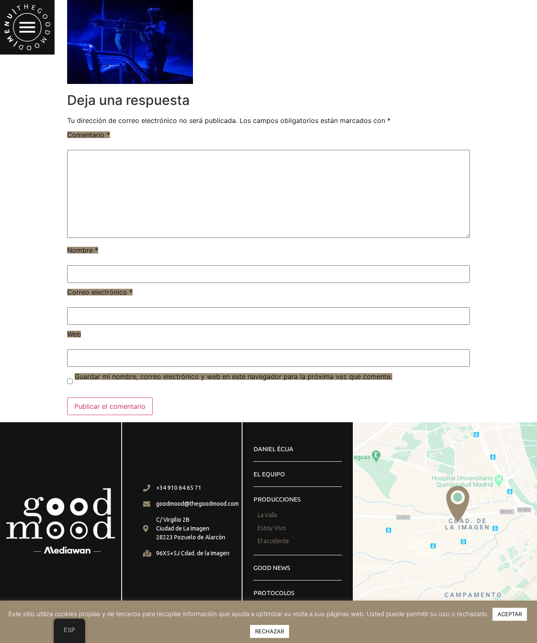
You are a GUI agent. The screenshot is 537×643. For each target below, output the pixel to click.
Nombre (82, 250)
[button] (27, 27)
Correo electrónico (100, 292)
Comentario (88, 134)
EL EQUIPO (269, 474)
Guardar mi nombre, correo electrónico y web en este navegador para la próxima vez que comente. (233, 376)
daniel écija (273, 448)
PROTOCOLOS (274, 592)
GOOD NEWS (271, 567)
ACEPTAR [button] (510, 614)
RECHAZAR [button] (269, 631)
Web (74, 334)
